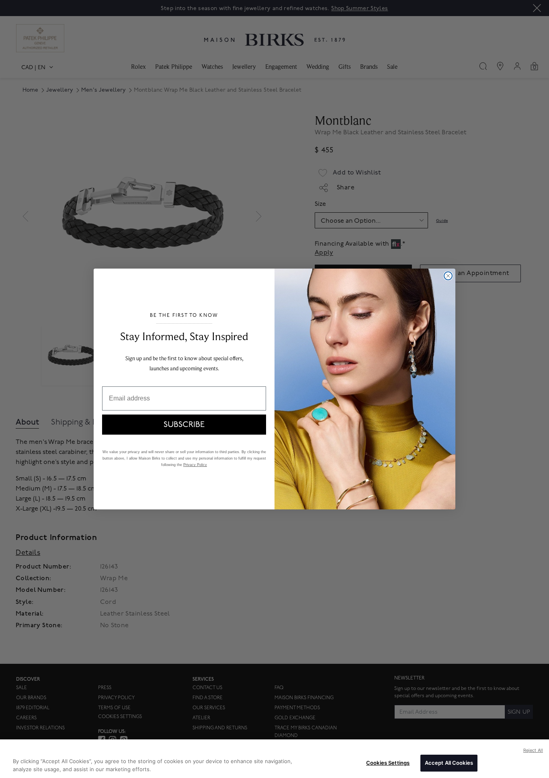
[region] (274, 758)
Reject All (533, 750)
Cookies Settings (388, 763)
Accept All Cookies (449, 763)
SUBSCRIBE (184, 424)
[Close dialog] (448, 276)
